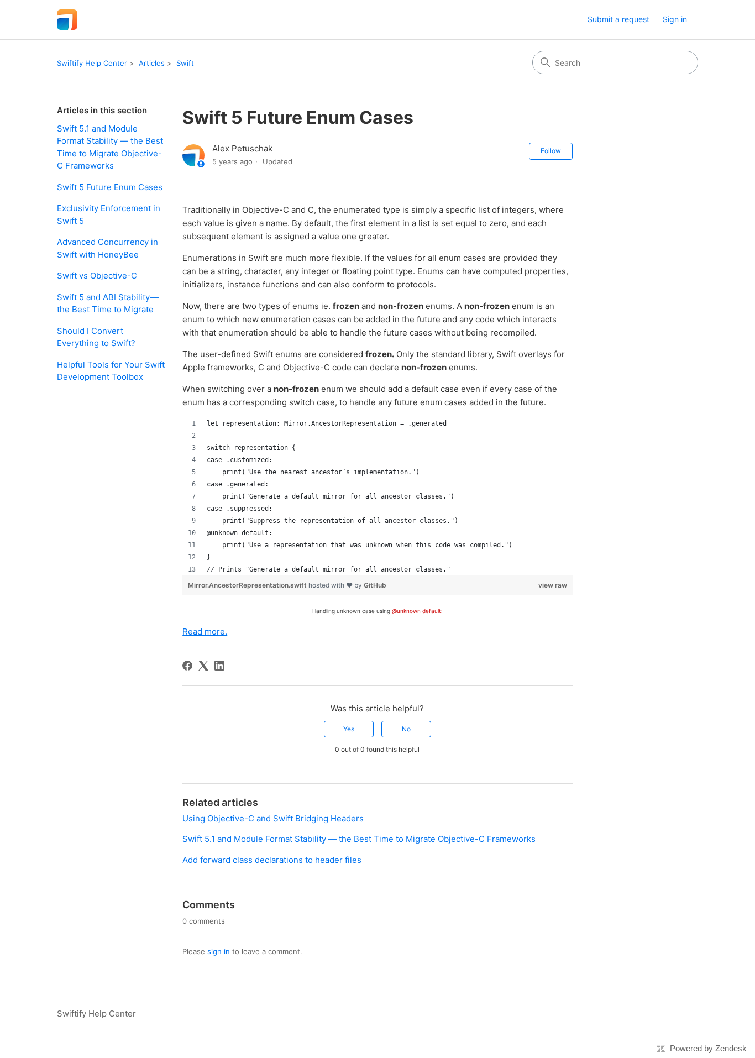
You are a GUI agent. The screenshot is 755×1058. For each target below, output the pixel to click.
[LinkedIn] (219, 666)
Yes (348, 729)
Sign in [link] (675, 19)
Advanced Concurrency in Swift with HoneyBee (107, 248)
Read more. (204, 631)
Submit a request (618, 19)
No (406, 729)
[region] (377, 496)
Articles (152, 63)
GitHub (375, 585)
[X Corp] (203, 666)
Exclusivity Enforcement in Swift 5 (108, 214)
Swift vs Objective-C (97, 275)
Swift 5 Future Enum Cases (109, 187)
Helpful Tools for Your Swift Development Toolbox (111, 371)
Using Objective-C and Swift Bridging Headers (273, 818)
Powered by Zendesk (708, 1048)
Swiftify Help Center (92, 63)
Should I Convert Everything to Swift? (96, 337)
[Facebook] (187, 666)
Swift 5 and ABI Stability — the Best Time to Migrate (108, 303)
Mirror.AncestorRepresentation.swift (248, 585)
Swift (185, 63)
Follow (551, 150)
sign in (218, 951)
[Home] (67, 19)
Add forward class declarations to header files (271, 860)
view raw (552, 585)
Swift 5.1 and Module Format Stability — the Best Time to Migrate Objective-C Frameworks (110, 147)
